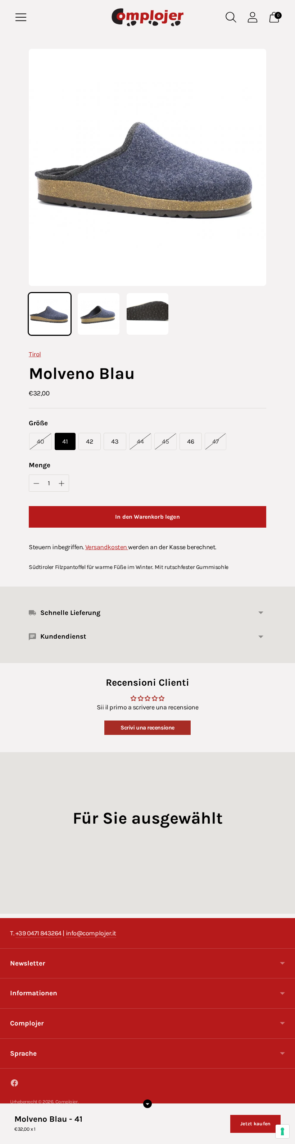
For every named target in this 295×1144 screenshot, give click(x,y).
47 (215, 441)
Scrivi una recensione (147, 727)
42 (89, 441)
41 (65, 441)
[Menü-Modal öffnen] (21, 17)
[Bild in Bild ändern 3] (147, 314)
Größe (38, 423)
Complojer (66, 1102)
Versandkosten (106, 547)
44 (140, 441)
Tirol (35, 354)
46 (190, 441)
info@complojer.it (91, 933)
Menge (39, 465)
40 (40, 441)
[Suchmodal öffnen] (231, 17)
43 (115, 441)
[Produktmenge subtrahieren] (61, 483)
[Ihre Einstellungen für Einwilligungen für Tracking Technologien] (282, 1131)
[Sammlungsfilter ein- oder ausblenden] (147, 1103)
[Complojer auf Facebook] (14, 1084)
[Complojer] (147, 17)
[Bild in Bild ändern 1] (50, 314)
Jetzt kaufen (255, 1124)
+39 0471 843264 (38, 933)
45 (165, 441)
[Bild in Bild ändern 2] (98, 314)
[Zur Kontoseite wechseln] (252, 17)
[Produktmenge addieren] (36, 483)
